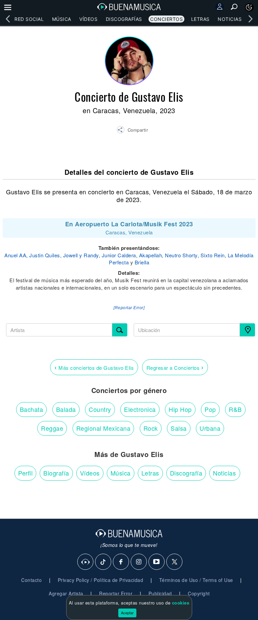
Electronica (140, 409)
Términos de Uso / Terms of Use (196, 580)
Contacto (31, 580)
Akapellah (150, 255)
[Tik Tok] (103, 562)
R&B (235, 409)
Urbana (210, 428)
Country (100, 409)
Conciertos (166, 19)
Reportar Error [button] (115, 593)
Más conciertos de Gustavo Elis (94, 367)
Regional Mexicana (103, 428)
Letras (200, 19)
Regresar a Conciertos (175, 367)
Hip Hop (180, 409)
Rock (150, 428)
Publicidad (160, 593)
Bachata (31, 409)
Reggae (52, 428)
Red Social (29, 19)
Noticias (230, 19)
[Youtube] (157, 562)
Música (61, 19)
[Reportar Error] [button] (129, 307)
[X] (175, 562)
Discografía (186, 472)
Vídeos (88, 19)
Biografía (56, 472)
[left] (8, 19)
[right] (250, 19)
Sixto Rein (213, 255)
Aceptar (127, 612)
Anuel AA (15, 255)
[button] (132, 130)
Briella (142, 262)
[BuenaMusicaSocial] (86, 562)
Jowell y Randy (81, 255)
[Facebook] (121, 562)
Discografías (124, 19)
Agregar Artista (66, 593)
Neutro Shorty (181, 255)
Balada (66, 409)
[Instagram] (139, 562)
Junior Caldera (119, 255)
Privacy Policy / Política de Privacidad (100, 580)
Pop (210, 409)
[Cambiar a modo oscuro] (249, 7)
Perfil (25, 472)
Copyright (199, 593)
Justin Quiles (44, 255)
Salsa (179, 428)
